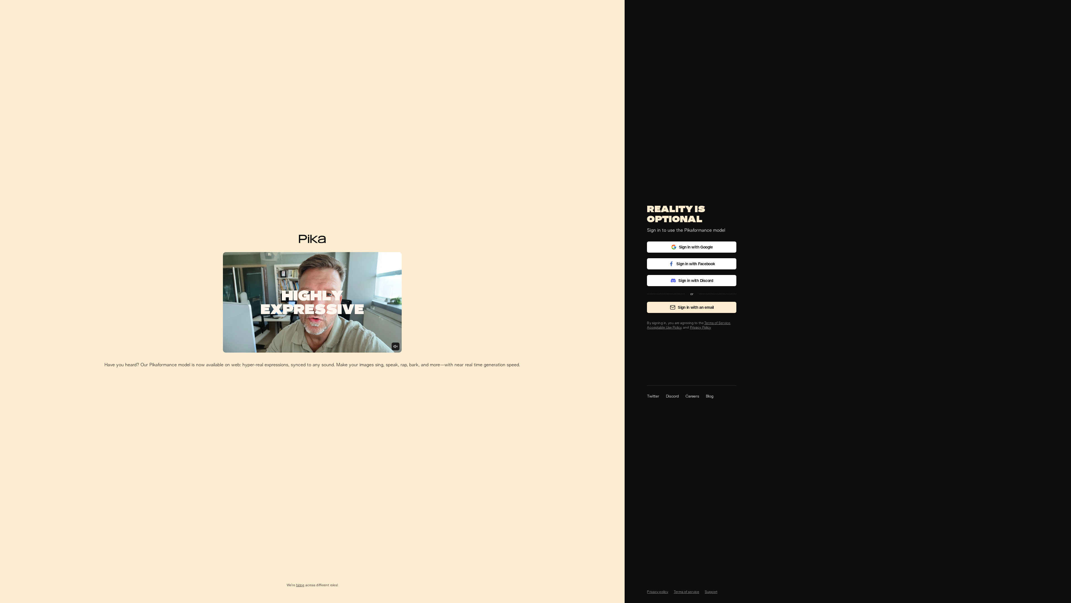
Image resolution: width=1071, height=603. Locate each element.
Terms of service (686, 592)
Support (711, 592)
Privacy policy (657, 592)
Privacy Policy (700, 327)
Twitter (653, 396)
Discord (672, 396)
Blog (709, 396)
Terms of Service (717, 323)
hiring (300, 585)
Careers (692, 396)
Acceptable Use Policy (664, 327)
